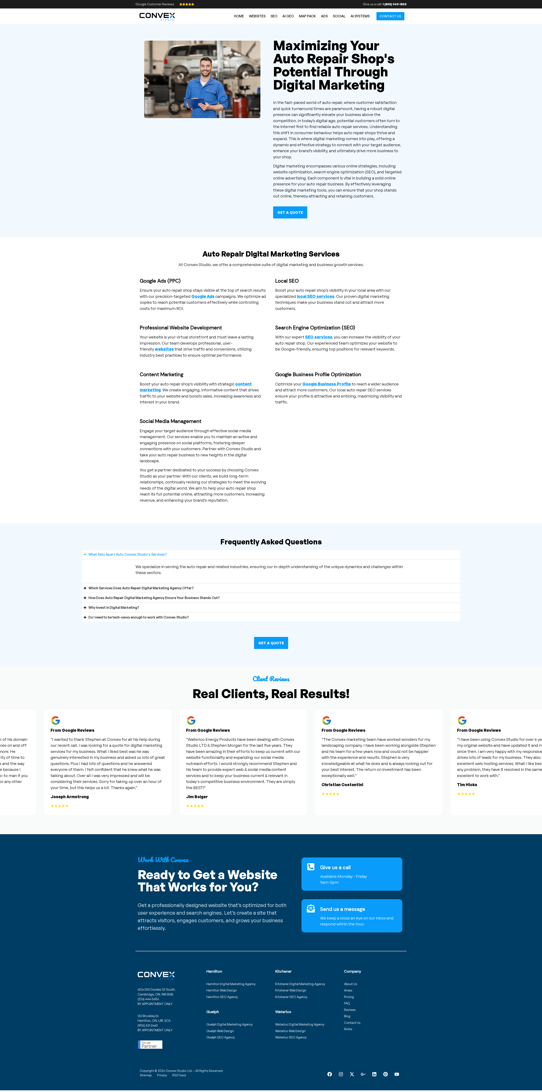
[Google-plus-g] (363, 1074)
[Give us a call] (311, 867)
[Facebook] (329, 1074)
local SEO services (315, 296)
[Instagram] (340, 1074)
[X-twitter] (352, 1074)
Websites (257, 16)
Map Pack (307, 16)
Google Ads (202, 296)
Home (239, 16)
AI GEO (288, 16)
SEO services (318, 337)
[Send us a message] (311, 908)
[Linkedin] (374, 1074)
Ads (324, 16)
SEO (274, 16)
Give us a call (335, 867)
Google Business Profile (326, 384)
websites (164, 349)
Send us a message (342, 909)
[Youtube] (396, 1074)
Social (339, 16)
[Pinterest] (385, 1074)
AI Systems (360, 16)
